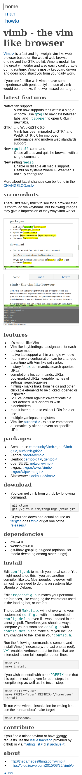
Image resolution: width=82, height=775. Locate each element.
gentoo (49, 459)
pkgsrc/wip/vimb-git (25, 472)
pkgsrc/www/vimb (36, 467)
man (10, 14)
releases (17, 525)
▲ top (8, 773)
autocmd (30, 422)
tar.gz (14, 521)
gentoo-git (31, 459)
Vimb (7, 54)
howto (12, 21)
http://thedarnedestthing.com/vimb (36, 761)
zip (33, 521)
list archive (53, 744)
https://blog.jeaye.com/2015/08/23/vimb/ (41, 765)
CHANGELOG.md (17, 186)
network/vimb (40, 463)
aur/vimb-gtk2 (29, 451)
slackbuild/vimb (41, 476)
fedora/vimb (32, 455)
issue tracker (40, 740)
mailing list (31, 744)
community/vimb (41, 447)
